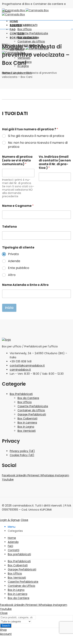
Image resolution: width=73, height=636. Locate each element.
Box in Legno (26, 427)
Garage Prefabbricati (32, 414)
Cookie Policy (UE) (22, 455)
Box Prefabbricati (21, 394)
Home (6, 73)
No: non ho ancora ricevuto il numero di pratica (38, 145)
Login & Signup (10, 520)
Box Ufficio (25, 402)
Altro (12, 275)
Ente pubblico (18, 268)
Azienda (14, 261)
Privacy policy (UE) (22, 451)
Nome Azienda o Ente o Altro (25, 285)
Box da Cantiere (28, 398)
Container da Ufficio (31, 410)
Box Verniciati (27, 431)
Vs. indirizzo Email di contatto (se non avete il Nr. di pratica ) (55, 162)
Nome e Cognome (18, 206)
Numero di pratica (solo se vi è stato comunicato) (17, 160)
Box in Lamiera (27, 423)
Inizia (9, 307)
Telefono (9, 226)
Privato (13, 254)
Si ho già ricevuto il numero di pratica (36, 136)
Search (6, 625)
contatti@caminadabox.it (27, 365)
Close (24, 520)
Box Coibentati (27, 418)
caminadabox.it (20, 370)
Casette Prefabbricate (33, 406)
